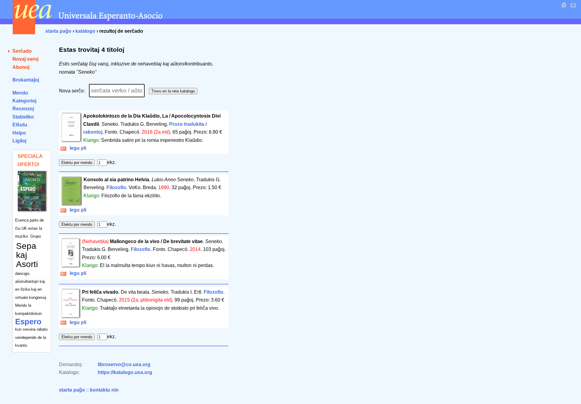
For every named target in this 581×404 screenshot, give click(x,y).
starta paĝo (58, 31)
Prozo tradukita (186, 124)
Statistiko (23, 116)
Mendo (20, 92)
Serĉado (22, 51)
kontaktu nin (104, 389)
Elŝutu (19, 124)
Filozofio (116, 187)
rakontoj (92, 132)
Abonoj (20, 67)
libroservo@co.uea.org (124, 364)
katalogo (85, 31)
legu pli (76, 148)
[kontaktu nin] (572, 6)
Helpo (19, 132)
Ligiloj (19, 140)
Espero (28, 321)
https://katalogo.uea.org (125, 372)
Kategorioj (24, 100)
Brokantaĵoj (25, 79)
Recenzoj (23, 108)
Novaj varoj (25, 59)
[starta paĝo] (563, 6)
